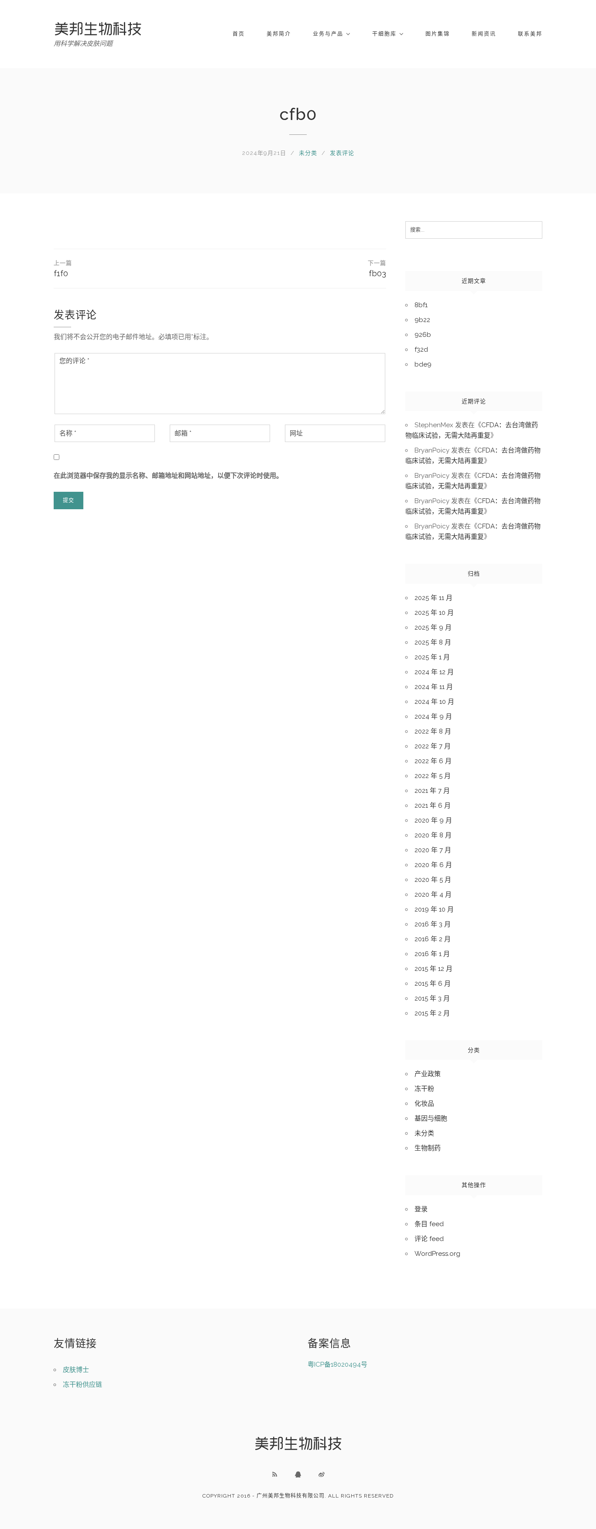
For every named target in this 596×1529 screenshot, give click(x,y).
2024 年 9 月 (433, 716)
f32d (421, 349)
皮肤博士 (76, 1370)
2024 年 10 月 (434, 702)
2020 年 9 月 (433, 820)
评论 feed (429, 1239)
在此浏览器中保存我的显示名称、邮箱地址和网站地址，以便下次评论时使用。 (168, 476)
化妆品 (424, 1103)
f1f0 (63, 269)
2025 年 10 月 (434, 613)
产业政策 (427, 1074)
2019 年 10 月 (434, 909)
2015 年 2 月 (432, 1013)
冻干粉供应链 (82, 1384)
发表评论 (342, 153)
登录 (421, 1209)
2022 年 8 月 (432, 731)
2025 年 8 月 (432, 642)
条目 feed (429, 1224)
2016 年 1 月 (432, 954)
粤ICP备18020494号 (337, 1364)
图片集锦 (437, 34)
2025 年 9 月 (433, 627)
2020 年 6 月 (433, 865)
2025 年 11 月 (433, 598)
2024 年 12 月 (434, 672)
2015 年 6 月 (432, 983)
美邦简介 (279, 34)
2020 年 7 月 (432, 850)
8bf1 (421, 305)
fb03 (377, 269)
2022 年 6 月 (433, 761)
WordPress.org (437, 1254)
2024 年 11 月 (433, 687)
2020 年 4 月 (433, 894)
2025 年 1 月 (432, 657)
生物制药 (427, 1148)
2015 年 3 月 (432, 998)
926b (422, 335)
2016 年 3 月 (432, 924)
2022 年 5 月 (432, 776)
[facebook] (298, 1474)
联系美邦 (530, 34)
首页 (239, 34)
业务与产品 (328, 34)
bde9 (423, 364)
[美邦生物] (98, 28)
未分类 (308, 153)
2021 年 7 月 (432, 791)
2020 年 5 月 (432, 880)
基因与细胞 (430, 1118)
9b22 (422, 320)
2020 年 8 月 (433, 835)
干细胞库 (384, 34)
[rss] (274, 1474)
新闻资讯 (484, 34)
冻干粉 (424, 1089)
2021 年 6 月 (432, 805)
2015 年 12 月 (433, 969)
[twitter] (321, 1474)
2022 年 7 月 (432, 746)
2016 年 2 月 (432, 939)
